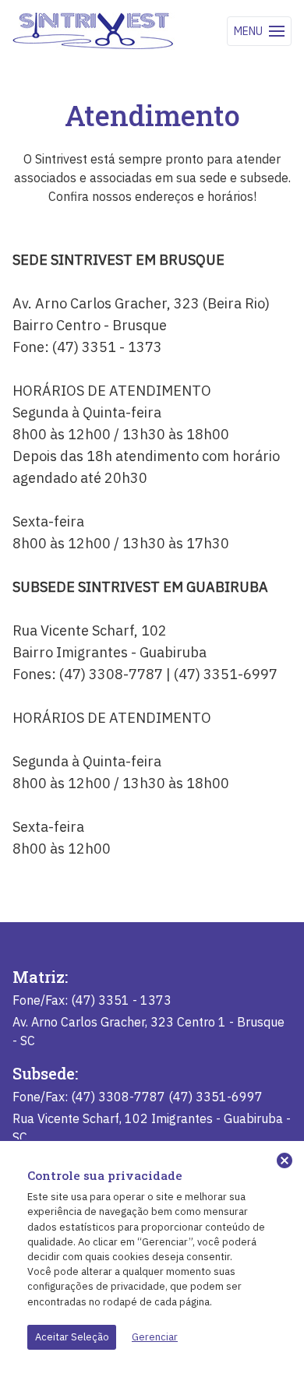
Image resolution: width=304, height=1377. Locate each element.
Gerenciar (155, 1337)
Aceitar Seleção (72, 1337)
